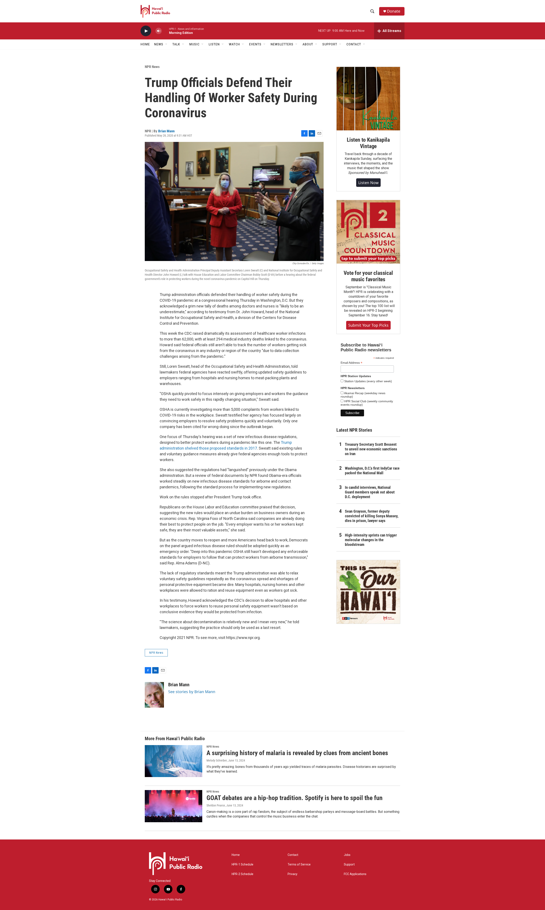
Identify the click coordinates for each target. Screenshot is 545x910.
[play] (145, 31)
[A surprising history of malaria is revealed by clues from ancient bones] (173, 761)
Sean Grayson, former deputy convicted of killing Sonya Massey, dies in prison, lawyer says (371, 516)
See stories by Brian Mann (191, 691)
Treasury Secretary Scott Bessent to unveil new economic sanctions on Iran (371, 449)
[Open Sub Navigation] (166, 44)
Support (349, 864)
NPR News (152, 67)
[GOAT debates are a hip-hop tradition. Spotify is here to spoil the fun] (173, 806)
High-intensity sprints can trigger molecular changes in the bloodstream (371, 540)
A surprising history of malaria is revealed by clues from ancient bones (297, 753)
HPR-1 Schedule (242, 864)
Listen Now (368, 182)
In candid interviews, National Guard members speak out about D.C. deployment (370, 492)
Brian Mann (166, 131)
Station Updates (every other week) (367, 381)
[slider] (165, 31)
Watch (234, 44)
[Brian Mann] (154, 695)
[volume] (158, 31)
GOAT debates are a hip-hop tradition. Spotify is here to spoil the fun (295, 798)
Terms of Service (299, 864)
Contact (293, 855)
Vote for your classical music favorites (368, 276)
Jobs (347, 855)
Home (145, 44)
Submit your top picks (368, 325)
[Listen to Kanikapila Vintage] (368, 98)
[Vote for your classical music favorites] (368, 232)
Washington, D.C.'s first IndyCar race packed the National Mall (372, 470)
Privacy (292, 874)
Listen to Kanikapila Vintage (368, 143)
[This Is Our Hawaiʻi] (368, 592)
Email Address (351, 363)
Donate (393, 11)
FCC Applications (355, 874)
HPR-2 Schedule (242, 874)
